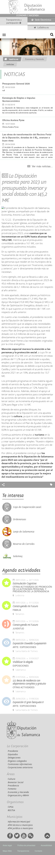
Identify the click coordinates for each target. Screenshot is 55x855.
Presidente (13, 751)
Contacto (38, 850)
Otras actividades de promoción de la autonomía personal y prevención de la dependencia (32, 589)
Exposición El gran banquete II (28, 702)
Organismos (15, 802)
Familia (17, 610)
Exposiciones (21, 666)
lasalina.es (13, 59)
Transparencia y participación (14, 21)
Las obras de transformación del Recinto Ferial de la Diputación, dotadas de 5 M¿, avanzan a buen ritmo (26, 137)
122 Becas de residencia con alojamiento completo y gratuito (29, 682)
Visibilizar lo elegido (23, 662)
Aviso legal (7, 845)
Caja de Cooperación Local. (27, 507)
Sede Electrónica (42, 19)
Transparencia (23, 850)
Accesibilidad (46, 845)
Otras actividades (23, 687)
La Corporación (17, 746)
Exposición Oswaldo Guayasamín (29, 643)
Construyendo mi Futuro (25, 606)
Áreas (11, 774)
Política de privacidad (26, 845)
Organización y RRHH (18, 795)
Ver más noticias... (42, 166)
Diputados (13, 754)
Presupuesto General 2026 (16, 83)
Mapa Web (7, 850)
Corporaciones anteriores (20, 767)
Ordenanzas (19, 519)
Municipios (14, 817)
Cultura (11, 779)
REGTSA (11, 810)
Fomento (12, 789)
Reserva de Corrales (24, 544)
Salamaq (17, 556)
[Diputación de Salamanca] (27, 7)
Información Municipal (19, 821)
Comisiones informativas (20, 764)
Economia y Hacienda (34, 59)
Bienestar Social (15, 782)
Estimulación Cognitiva (24, 583)
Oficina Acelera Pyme (13, 120)
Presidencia (13, 785)
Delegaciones (14, 757)
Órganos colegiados (17, 761)
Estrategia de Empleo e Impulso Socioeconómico (18, 99)
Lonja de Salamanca (23, 531)
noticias (10, 64)
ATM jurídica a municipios (20, 828)
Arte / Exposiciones (24, 647)
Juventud (18, 628)
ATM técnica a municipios (20, 825)
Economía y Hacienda (18, 792)
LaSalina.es (43, 27)
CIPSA (10, 807)
